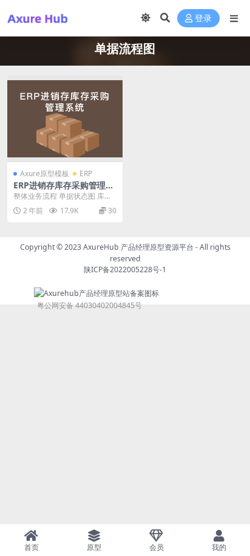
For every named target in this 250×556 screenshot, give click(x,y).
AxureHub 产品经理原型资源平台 (138, 247)
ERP (85, 173)
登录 (203, 18)
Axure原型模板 (44, 173)
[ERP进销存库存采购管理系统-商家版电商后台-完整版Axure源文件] (65, 118)
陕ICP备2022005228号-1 (125, 269)
